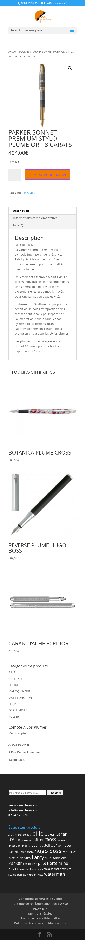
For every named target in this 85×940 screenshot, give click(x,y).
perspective (30, 864)
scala (47, 869)
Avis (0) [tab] (18, 225)
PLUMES (24, 51)
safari (40, 869)
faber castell (40, 845)
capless (49, 834)
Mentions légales (40, 913)
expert (25, 845)
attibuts (27, 834)
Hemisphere (26, 852)
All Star (18, 834)
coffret (38, 839)
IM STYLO (13, 858)
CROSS (50, 839)
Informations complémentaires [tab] (35, 218)
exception (14, 845)
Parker (15, 863)
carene (26, 840)
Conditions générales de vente (40, 899)
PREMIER (13, 869)
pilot (42, 863)
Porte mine (57, 863)
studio (12, 874)
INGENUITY (25, 858)
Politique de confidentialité (40, 918)
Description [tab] (21, 211)
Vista (40, 874)
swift (25, 874)
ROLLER (13, 716)
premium (23, 869)
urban (33, 874)
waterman (54, 874)
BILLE (12, 672)
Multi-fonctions (55, 858)
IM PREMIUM (69, 852)
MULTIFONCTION (20, 698)
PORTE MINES (17, 710)
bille (38, 833)
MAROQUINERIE (19, 691)
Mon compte (17, 733)
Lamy (38, 857)
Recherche (55, 792)
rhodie (32, 869)
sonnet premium (61, 869)
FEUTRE (13, 685)
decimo (61, 840)
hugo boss (47, 850)
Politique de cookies (28, 923)
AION (11, 834)
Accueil (12, 51)
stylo (19, 874)
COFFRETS (15, 679)
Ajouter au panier (50, 174)
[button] (70, 68)
